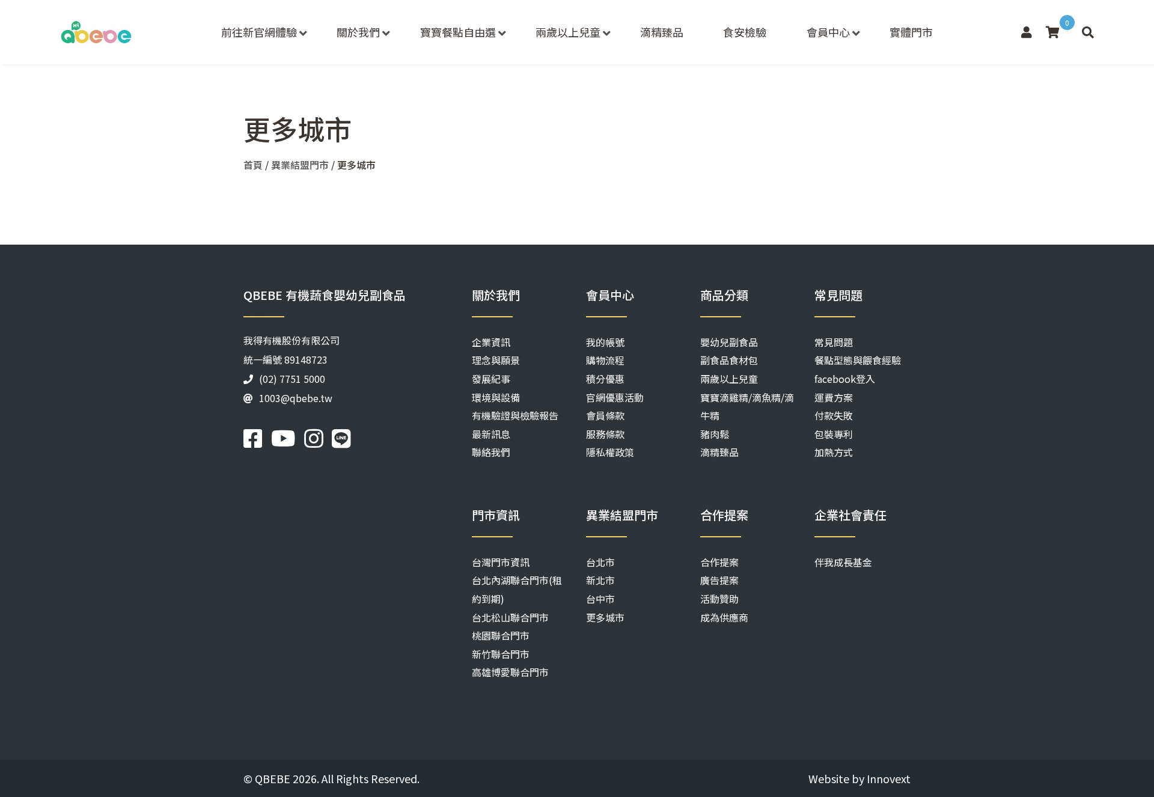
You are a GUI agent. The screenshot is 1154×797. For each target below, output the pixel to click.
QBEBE (272, 778)
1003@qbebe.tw (295, 398)
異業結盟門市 (300, 164)
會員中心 (828, 32)
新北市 (600, 580)
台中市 (600, 598)
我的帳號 (605, 342)
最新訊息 (491, 434)
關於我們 (358, 32)
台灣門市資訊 (501, 562)
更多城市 (605, 617)
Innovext (889, 778)
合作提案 (719, 562)
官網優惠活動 (615, 397)
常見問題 (833, 342)
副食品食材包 (729, 360)
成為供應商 (724, 617)
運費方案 (833, 397)
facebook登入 (844, 378)
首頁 (253, 164)
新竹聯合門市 (501, 654)
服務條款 (605, 434)
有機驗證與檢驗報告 (515, 415)
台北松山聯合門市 (510, 617)
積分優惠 (605, 378)
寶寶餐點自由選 (458, 32)
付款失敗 (833, 415)
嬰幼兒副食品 (729, 342)
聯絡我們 (491, 452)
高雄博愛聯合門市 (510, 672)
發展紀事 (491, 378)
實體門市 (911, 32)
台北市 (600, 562)
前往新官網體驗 (259, 32)
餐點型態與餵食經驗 (857, 360)
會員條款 (605, 415)
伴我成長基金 (843, 562)
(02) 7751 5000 (292, 378)
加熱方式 (833, 452)
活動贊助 (719, 598)
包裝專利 (833, 434)
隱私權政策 (610, 452)
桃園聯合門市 (501, 635)
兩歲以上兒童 (568, 32)
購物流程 (605, 360)
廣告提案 (719, 580)
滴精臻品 (661, 32)
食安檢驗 (744, 32)
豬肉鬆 (714, 434)
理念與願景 (496, 360)
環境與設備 (496, 397)
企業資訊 (491, 342)
